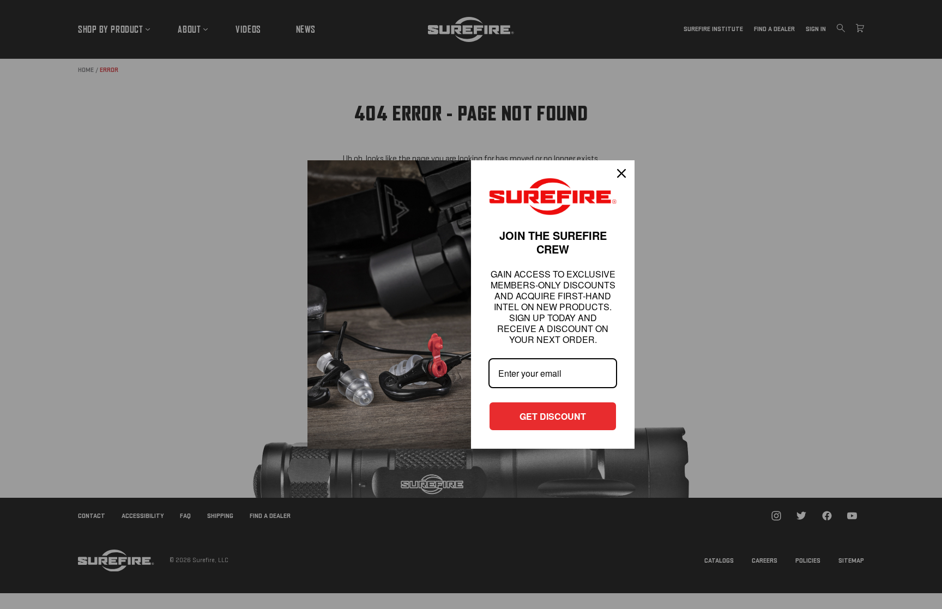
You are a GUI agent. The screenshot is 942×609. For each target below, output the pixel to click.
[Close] (621, 173)
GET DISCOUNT (553, 416)
